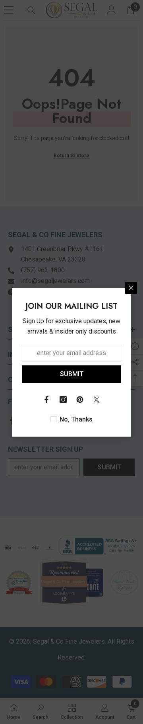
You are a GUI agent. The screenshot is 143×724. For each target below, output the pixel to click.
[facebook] (46, 399)
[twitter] (96, 399)
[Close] (131, 288)
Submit (71, 374)
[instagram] (63, 399)
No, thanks (76, 419)
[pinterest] (80, 399)
